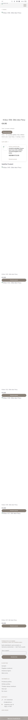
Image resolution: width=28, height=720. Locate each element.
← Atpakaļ (4, 9)
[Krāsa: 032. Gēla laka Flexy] (14, 335)
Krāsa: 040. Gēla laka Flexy (10, 274)
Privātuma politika (6, 681)
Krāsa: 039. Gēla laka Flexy (10, 504)
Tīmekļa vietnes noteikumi (9, 686)
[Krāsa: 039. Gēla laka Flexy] (14, 450)
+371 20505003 (8, 699)
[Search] (11, 1)
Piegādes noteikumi (7, 668)
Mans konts (5, 673)
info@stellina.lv (8, 702)
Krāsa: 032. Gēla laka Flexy (9, 389)
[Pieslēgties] (14, 1)
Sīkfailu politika (6, 684)
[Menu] (24, 5)
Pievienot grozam (7, 132)
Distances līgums (6, 670)
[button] (2, 1)
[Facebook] (17, 1)
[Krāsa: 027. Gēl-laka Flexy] (14, 565)
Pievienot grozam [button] (14, 280)
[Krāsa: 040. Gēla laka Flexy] (14, 219)
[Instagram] (19, 1)
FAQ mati (4, 689)
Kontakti (4, 666)
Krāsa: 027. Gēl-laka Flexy (9, 620)
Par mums (4, 691)
